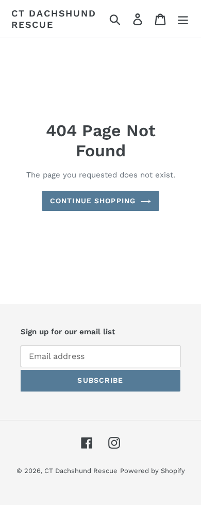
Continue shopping (93, 201)
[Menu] (183, 18)
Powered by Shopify (152, 471)
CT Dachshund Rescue (53, 19)
